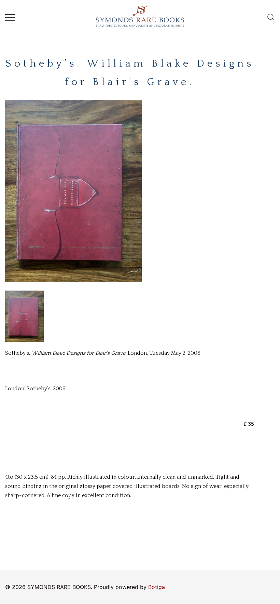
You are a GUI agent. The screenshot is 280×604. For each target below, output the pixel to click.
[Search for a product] (271, 17)
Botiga (156, 587)
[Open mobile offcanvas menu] (10, 17)
